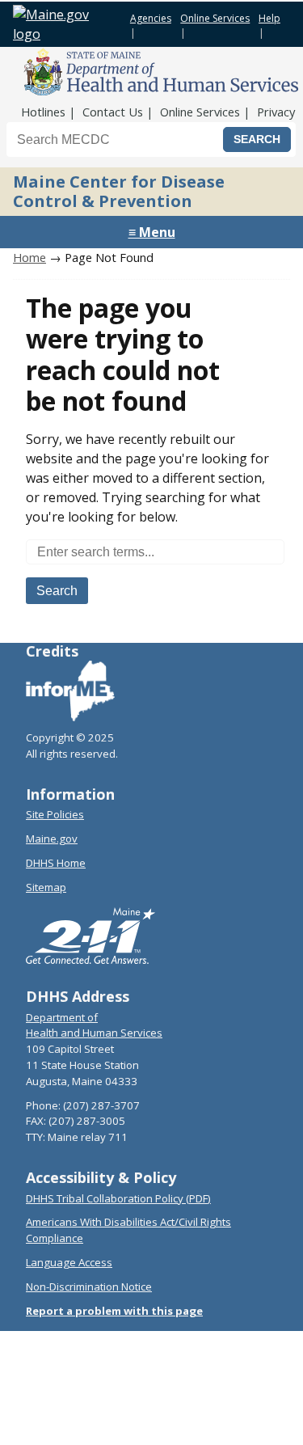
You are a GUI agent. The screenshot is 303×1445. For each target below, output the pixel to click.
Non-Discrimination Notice (89, 1286)
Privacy (276, 112)
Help (269, 18)
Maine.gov (52, 838)
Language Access (69, 1262)
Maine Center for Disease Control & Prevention (119, 191)
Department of (62, 1017)
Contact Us (112, 112)
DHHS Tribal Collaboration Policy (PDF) (118, 1198)
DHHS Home (56, 863)
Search (57, 591)
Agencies (150, 18)
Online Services (215, 18)
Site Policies (55, 814)
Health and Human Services (94, 1032)
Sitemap (46, 887)
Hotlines (43, 112)
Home (29, 257)
